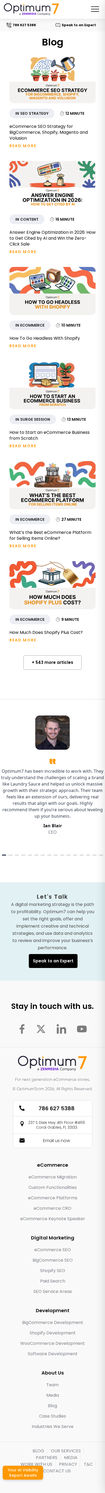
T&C (88, 1464)
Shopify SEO (52, 1271)
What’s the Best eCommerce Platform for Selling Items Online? (50, 535)
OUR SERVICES (66, 1451)
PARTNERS (46, 1457)
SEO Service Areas (52, 1291)
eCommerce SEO (52, 1250)
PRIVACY (68, 1464)
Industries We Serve (53, 1426)
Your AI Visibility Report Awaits (23, 1472)
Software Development (53, 1354)
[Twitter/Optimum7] (41, 1029)
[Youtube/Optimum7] (82, 1029)
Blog (52, 1406)
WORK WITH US (36, 1464)
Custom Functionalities (53, 1187)
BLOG (38, 1451)
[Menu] (95, 9)
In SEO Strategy (31, 113)
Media (52, 1395)
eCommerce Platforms (52, 1198)
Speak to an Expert (76, 25)
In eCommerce (29, 325)
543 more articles (54, 662)
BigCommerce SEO (53, 1260)
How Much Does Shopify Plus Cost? (46, 632)
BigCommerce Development (52, 1322)
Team (52, 1385)
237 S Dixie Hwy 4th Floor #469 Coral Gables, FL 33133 (56, 1125)
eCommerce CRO (52, 1208)
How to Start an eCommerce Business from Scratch (49, 435)
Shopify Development (53, 1333)
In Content (26, 219)
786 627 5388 (21, 25)
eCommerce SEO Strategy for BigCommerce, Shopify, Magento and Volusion (48, 132)
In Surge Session (32, 419)
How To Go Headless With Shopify (44, 338)
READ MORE (22, 145)
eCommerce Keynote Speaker (52, 1219)
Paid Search (52, 1281)
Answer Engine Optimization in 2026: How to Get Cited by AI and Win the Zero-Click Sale (52, 238)
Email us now (56, 1141)
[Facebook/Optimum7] (22, 1029)
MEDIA (71, 1457)
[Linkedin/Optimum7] (61, 1029)
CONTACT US (57, 1471)
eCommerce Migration (53, 1177)
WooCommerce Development (52, 1343)
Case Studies (52, 1416)
